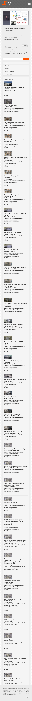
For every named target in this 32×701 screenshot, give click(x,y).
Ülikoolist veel (8, 74)
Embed (25, 45)
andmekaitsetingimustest (9, 694)
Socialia (6, 68)
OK (27, 697)
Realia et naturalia (9, 71)
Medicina (7, 63)
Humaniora (7, 66)
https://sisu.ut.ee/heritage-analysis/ (13, 311)
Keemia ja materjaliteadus (14, 49)
